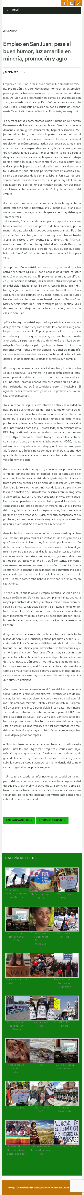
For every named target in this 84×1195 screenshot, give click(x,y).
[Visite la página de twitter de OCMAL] (71, 3)
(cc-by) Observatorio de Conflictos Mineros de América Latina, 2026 (41, 1187)
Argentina (10, 31)
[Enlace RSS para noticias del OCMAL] (78, 3)
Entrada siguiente (52, 820)
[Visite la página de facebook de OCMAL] (64, 3)
